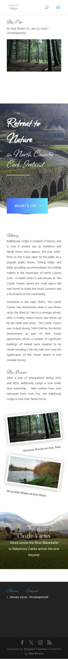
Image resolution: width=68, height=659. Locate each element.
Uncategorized (16, 32)
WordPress (36, 653)
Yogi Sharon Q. (20, 28)
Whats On (25, 206)
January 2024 (17, 597)
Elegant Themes (35, 649)
